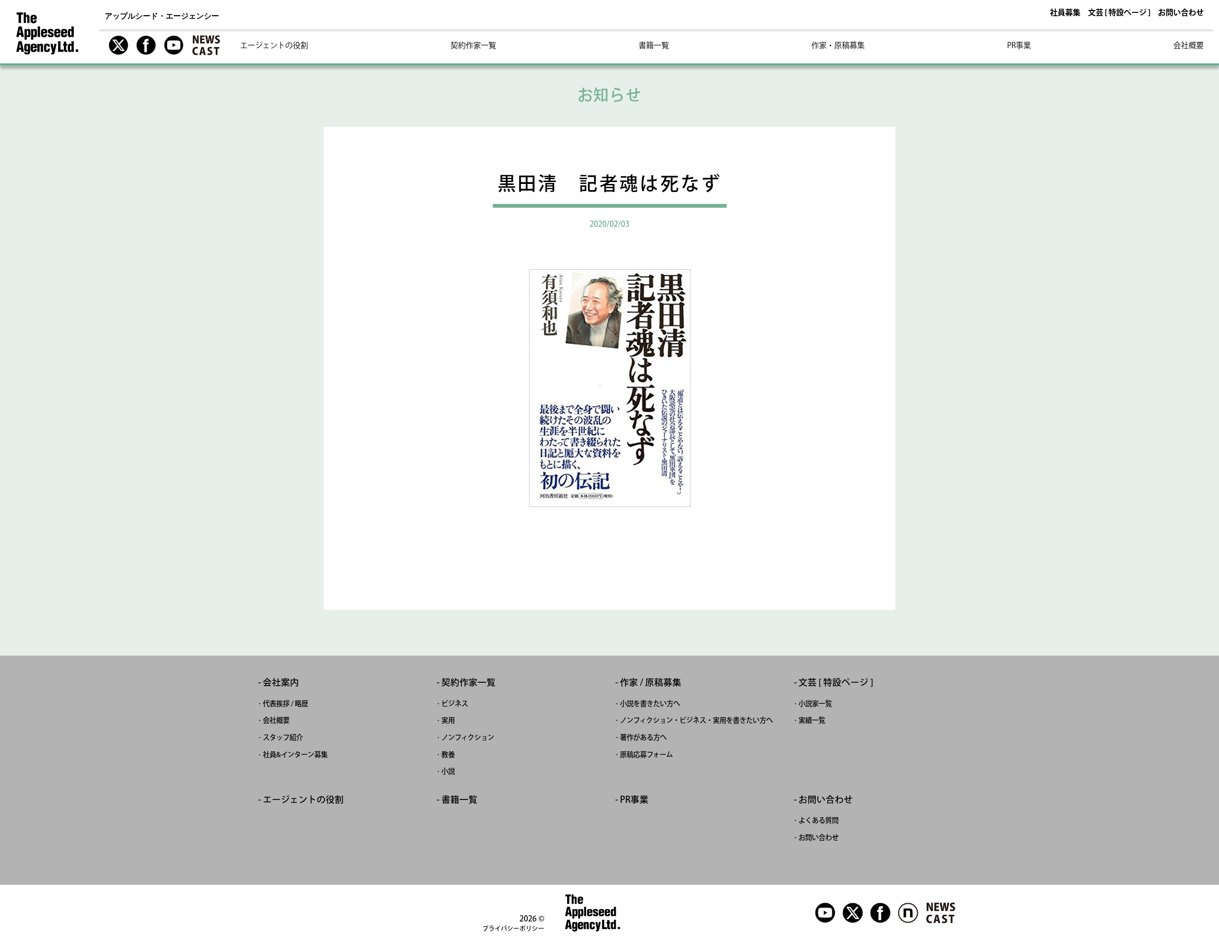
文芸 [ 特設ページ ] (1119, 13)
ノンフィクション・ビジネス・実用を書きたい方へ (696, 720)
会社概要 (1188, 45)
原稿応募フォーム (646, 754)
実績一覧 (812, 720)
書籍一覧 (654, 45)
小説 (448, 771)
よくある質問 (819, 820)
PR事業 (1019, 45)
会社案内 (281, 682)
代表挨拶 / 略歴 (285, 703)
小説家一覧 (815, 703)
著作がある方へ (643, 737)
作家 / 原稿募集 (650, 682)
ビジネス (454, 703)
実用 (448, 720)
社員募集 (1065, 13)
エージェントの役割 (274, 45)
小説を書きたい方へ (650, 703)
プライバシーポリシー (513, 928)
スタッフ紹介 (283, 737)
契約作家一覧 (473, 45)
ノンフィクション (467, 737)
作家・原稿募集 (838, 45)
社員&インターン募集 (295, 754)
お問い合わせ (1181, 13)
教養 (448, 754)
